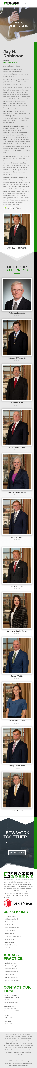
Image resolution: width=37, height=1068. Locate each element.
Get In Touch (17, 852)
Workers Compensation (12, 980)
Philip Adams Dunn (11, 945)
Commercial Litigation (12, 966)
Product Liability (10, 974)
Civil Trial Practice (10, 963)
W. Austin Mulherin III (12, 925)
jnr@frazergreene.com (10, 62)
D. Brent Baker (9, 922)
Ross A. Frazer (9, 933)
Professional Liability (11, 977)
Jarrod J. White (9, 939)
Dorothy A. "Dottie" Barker (13, 936)
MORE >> (6, 897)
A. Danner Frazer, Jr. (11, 916)
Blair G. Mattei (9, 942)
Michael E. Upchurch (11, 919)
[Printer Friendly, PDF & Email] (12, 209)
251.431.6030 (8, 1024)
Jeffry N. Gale (9, 948)
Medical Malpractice (11, 972)
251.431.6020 (8, 1017)
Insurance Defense (11, 969)
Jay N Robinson (10, 930)
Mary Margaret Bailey (12, 928)
